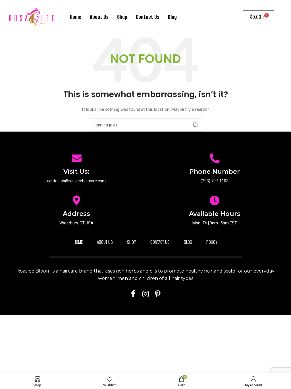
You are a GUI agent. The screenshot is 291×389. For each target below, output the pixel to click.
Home (75, 17)
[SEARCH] (195, 125)
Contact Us (147, 17)
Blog (172, 17)
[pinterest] (157, 293)
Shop (122, 17)
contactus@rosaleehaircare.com (76, 181)
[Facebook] (133, 293)
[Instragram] (145, 293)
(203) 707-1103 (214, 181)
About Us (99, 17)
